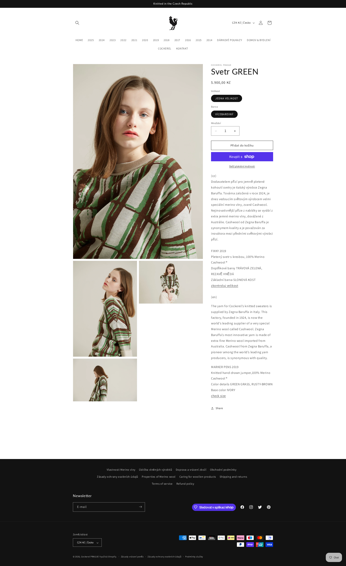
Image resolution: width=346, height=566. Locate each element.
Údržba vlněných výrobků (155, 469)
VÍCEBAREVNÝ (224, 114)
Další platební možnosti (242, 166)
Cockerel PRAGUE (90, 556)
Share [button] (219, 408)
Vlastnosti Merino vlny (121, 469)
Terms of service (162, 484)
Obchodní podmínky (223, 469)
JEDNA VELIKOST (226, 98)
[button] (77, 22)
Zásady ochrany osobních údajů (117, 476)
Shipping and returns (233, 476)
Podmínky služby (194, 556)
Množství (216, 123)
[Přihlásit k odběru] (140, 507)
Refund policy (185, 484)
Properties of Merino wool (159, 476)
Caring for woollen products (197, 476)
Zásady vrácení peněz (132, 556)
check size (218, 396)
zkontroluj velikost (224, 286)
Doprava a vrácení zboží (191, 469)
